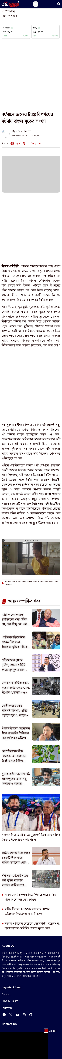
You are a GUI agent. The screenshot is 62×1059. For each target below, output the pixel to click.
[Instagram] (24, 1014)
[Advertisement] (31, 77)
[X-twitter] (10, 1014)
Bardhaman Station (24, 582)
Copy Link (36, 143)
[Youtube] (17, 1014)
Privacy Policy (10, 1001)
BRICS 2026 (10, 16)
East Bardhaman (40, 582)
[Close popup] (46, 1030)
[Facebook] (4, 1014)
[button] (35, 4)
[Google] (30, 1014)
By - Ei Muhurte (21, 131)
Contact (6, 994)
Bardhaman (10, 582)
